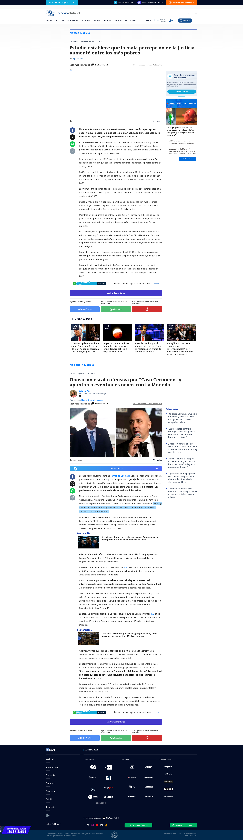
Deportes (96, 20)
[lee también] (89, 542)
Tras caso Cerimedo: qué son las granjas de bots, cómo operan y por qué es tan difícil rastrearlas (129, 635)
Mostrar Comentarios (116, 293)
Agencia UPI (78, 58)
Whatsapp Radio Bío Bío (185, 825)
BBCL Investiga (130, 20)
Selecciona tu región (58, 2)
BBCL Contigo (145, 20)
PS (125, 567)
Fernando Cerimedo (120, 475)
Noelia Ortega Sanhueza (92, 400)
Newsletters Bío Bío (125, 2)
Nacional (60, 20)
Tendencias (107, 20)
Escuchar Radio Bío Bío (182, 2)
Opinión (118, 20)
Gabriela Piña (84, 391)
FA (152, 613)
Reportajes (51, 807)
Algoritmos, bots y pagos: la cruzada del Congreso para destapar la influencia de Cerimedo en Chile (130, 538)
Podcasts (49, 20)
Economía (86, 20)
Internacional (73, 20)
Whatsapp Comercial (140, 825)
